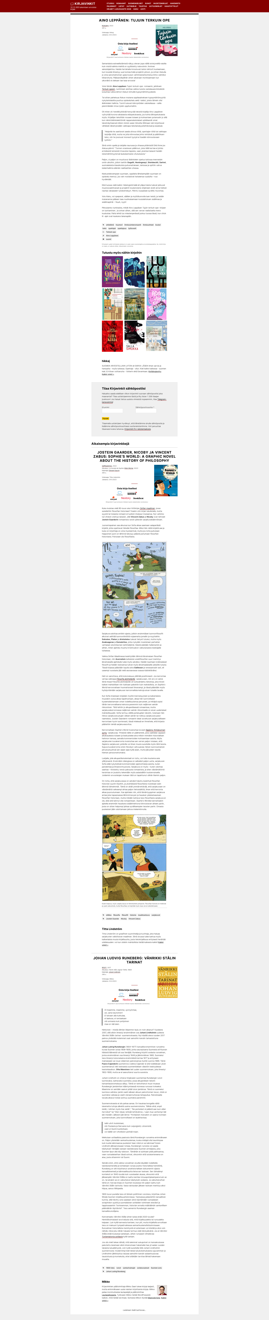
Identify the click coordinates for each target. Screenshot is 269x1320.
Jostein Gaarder (112, 919)
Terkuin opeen (108, 89)
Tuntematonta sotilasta (112, 1237)
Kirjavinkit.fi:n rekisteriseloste (138, 429)
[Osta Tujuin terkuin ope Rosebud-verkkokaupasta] (134, 50)
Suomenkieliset (135, 3)
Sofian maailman (147, 508)
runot (119, 1268)
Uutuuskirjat (155, 6)
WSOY (104, 967)
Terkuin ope (111, 232)
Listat (121, 6)
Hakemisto (175, 3)
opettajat (112, 228)
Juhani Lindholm (114, 972)
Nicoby (124, 919)
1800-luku (110, 1268)
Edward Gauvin (114, 470)
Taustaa (143, 6)
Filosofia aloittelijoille (126, 679)
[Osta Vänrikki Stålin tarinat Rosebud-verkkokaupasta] (135, 996)
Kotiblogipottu (154, 371)
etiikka (108, 915)
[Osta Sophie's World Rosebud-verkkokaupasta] (133, 495)
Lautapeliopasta (109, 1295)
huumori (119, 225)
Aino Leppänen (112, 236)
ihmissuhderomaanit (133, 225)
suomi (108, 239)
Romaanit (121, 3)
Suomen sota (156, 1268)
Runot (148, 3)
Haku (135, 9)
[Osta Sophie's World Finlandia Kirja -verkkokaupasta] (121, 495)
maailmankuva (144, 915)
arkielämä (110, 225)
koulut (158, 225)
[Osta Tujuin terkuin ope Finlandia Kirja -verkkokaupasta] (121, 50)
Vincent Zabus (134, 919)
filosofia (116, 915)
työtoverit (132, 228)
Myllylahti (105, 26)
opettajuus (122, 228)
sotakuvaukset (143, 1268)
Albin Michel (129, 468)
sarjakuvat (156, 915)
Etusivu (110, 3)
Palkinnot (111, 6)
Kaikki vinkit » (108, 374)
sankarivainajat (129, 1268)
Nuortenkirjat (160, 3)
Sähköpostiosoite (145, 407)
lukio (104, 228)
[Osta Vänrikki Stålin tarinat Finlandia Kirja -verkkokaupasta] (122, 996)
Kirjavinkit (85, 3)
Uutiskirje (131, 6)
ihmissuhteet (148, 225)
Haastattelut (171, 6)
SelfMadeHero (107, 466)
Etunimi (105, 407)
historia (133, 915)
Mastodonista (154, 1298)
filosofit (125, 915)
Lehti (142, 9)
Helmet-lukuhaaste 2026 (119, 9)
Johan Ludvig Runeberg (115, 1271)
